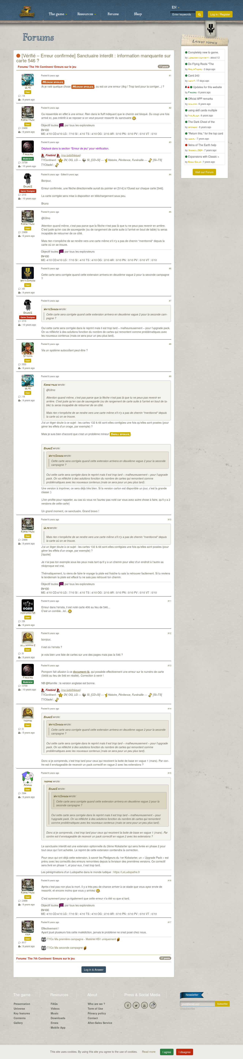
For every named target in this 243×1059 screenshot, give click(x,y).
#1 (170, 75)
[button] (175, 7)
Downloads (58, 1018)
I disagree (185, 1052)
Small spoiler (120, 434)
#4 (170, 174)
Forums (113, 14)
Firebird (28, 154)
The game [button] (57, 14)
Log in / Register (220, 14)
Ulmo (28, 87)
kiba (27, 934)
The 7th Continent (41, 67)
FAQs (54, 1004)
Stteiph (27, 356)
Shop (138, 14)
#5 (170, 211)
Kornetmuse (28, 120)
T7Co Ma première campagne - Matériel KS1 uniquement (81, 939)
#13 (169, 665)
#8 (170, 343)
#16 (169, 880)
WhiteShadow (27, 280)
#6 (170, 268)
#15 (169, 772)
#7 (170, 300)
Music (54, 1013)
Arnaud (28, 785)
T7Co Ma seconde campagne (65, 947)
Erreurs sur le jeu (65, 67)
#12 (169, 633)
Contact (93, 1018)
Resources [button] (85, 14)
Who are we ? (96, 1004)
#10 (169, 519)
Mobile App (58, 1027)
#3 (170, 142)
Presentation (22, 1004)
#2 (170, 107)
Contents (20, 1018)
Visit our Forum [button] (204, 172)
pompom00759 (28, 613)
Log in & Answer (93, 969)
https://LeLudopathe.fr (126, 872)
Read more (149, 1051)
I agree (167, 1052)
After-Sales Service (100, 1023)
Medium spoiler (53, 82)
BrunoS (27, 186)
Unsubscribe (187, 1008)
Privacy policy (97, 1013)
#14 (169, 708)
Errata (54, 1023)
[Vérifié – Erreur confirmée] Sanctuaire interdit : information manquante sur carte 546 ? (93, 58)
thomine (27, 720)
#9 (170, 376)
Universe (19, 1008)
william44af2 (27, 645)
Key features (22, 1013)
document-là (81, 672)
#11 (169, 600)
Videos (55, 1008)
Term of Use (95, 1008)
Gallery (18, 1023)
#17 (169, 922)
